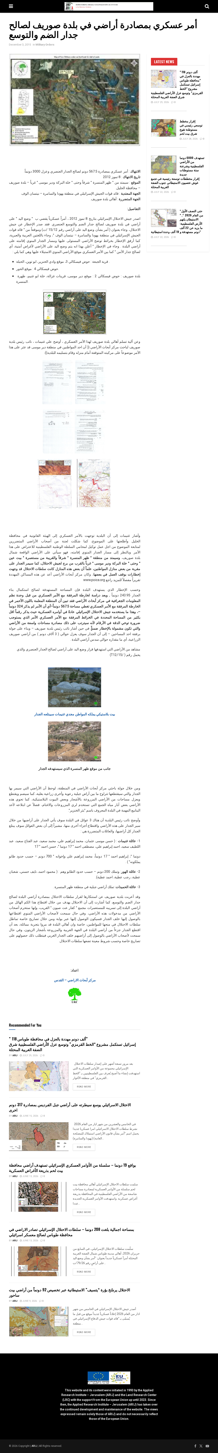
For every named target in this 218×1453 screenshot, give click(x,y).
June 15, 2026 (30, 1116)
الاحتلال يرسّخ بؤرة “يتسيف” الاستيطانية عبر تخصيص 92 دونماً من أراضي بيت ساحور (69, 1292)
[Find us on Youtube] (207, 1446)
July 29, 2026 (30, 1055)
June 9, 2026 (29, 1301)
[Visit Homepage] (109, 6)
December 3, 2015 (20, 45)
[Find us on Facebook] (195, 1446)
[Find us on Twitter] (201, 1446)
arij (15, 1055)
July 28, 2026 (190, 139)
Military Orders (45, 45)
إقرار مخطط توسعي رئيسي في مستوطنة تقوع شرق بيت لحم (191, 127)
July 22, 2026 (161, 192)
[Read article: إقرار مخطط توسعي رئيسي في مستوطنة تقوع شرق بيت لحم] (163, 128)
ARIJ (35, 1446)
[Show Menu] (11, 6)
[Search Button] (207, 6)
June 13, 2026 (30, 1176)
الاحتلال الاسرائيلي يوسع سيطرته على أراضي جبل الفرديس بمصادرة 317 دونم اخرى (70, 1107)
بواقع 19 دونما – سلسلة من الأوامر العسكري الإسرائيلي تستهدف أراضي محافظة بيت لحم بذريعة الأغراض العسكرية (72, 1167)
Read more (86, 1087)
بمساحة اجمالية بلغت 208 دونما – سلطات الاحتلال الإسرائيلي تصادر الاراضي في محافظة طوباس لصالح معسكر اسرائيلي (71, 1231)
